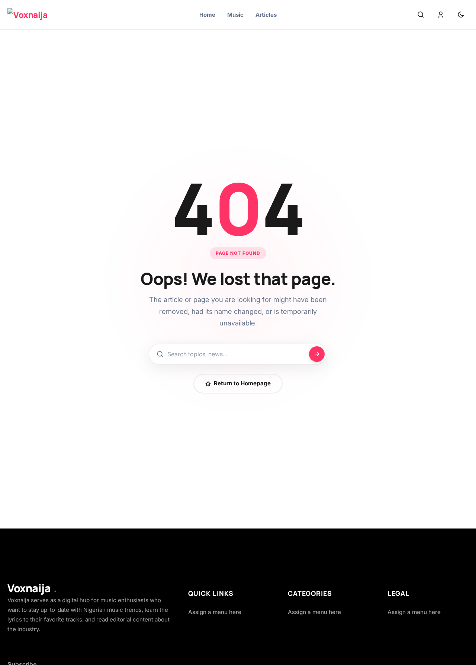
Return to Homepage (242, 383)
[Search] (420, 15)
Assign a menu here (214, 612)
